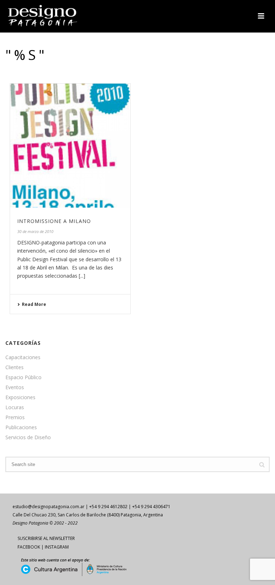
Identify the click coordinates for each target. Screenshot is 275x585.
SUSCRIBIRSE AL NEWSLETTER (46, 538)
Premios (15, 417)
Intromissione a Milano (54, 221)
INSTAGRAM (57, 547)
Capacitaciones (22, 357)
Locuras (14, 407)
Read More (34, 304)
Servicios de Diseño (28, 437)
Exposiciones (20, 397)
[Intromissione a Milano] (70, 146)
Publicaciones (21, 427)
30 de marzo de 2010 (35, 231)
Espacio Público (23, 377)
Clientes (14, 367)
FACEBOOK (29, 547)
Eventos (14, 387)
